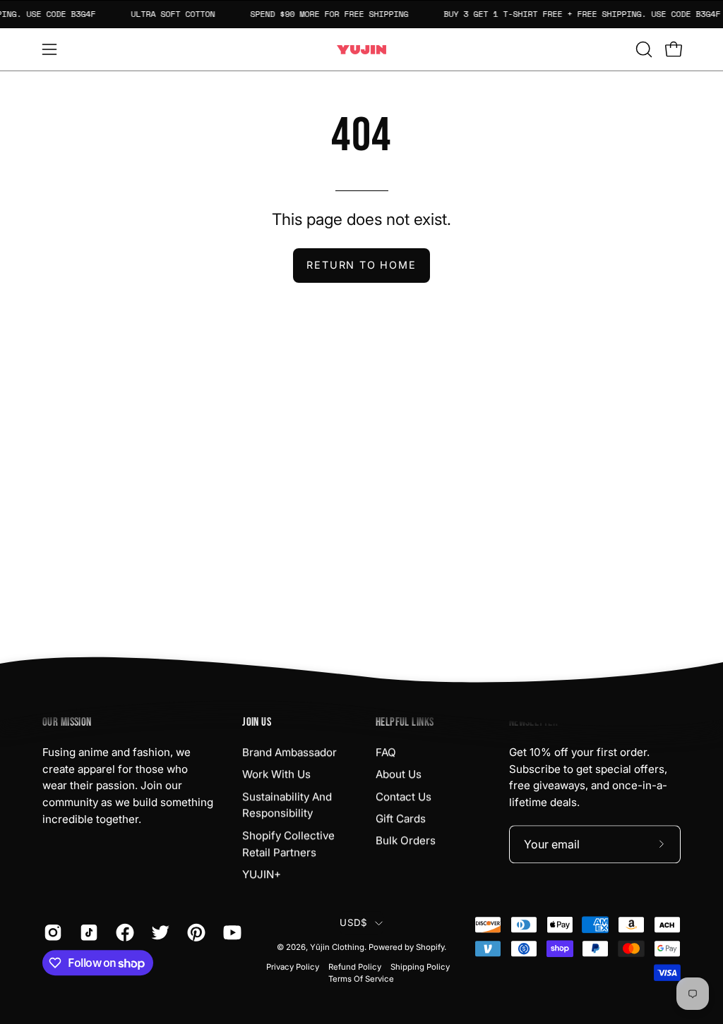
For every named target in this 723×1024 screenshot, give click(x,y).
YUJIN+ (261, 874)
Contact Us (403, 796)
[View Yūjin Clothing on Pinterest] (194, 932)
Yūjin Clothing (337, 947)
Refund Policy (354, 967)
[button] (642, 49)
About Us (399, 774)
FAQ (386, 752)
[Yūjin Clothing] (361, 49)
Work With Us (276, 774)
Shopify (430, 947)
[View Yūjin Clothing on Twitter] (158, 932)
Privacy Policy (292, 967)
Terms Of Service (361, 980)
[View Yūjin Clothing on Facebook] (123, 932)
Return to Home (361, 265)
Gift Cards (401, 818)
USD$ (353, 922)
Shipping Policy (420, 967)
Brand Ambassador (289, 752)
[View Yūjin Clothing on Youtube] (230, 932)
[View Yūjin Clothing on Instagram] (51, 932)
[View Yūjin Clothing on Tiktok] (87, 932)
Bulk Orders (406, 840)
